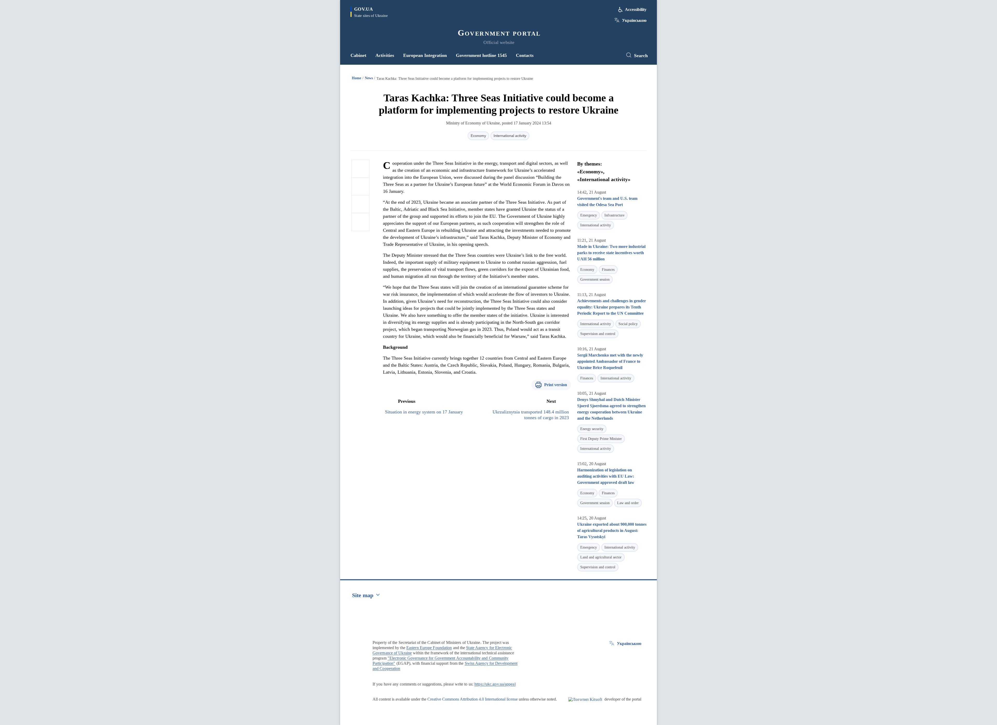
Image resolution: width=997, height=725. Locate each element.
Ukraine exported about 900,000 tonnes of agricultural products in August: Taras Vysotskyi (611, 530)
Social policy (628, 324)
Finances (608, 270)
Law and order (628, 503)
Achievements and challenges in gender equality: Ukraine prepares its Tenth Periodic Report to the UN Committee (611, 307)
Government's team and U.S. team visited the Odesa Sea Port (607, 201)
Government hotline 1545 (481, 55)
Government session (595, 279)
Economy (478, 136)
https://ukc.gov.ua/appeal (495, 684)
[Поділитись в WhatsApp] (360, 204)
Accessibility (635, 9)
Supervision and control (597, 334)
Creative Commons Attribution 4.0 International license (472, 699)
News (369, 78)
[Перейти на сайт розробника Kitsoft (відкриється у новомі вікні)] (585, 703)
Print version (555, 385)
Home (356, 78)
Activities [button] (384, 55)
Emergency (588, 215)
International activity (510, 136)
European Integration (425, 55)
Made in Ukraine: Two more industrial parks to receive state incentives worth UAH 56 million (611, 252)
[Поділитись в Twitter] (360, 186)
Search (641, 55)
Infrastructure (614, 215)
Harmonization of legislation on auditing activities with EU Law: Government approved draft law (605, 476)
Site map (362, 595)
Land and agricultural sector (601, 557)
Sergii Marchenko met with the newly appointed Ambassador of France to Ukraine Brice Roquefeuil (610, 361)
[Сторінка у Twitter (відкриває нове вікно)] (614, 55)
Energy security (591, 429)
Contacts (525, 55)
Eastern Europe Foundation (429, 647)
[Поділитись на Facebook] (360, 169)
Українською (634, 20)
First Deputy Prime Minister (601, 439)
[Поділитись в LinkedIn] (360, 222)
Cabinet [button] (358, 55)
